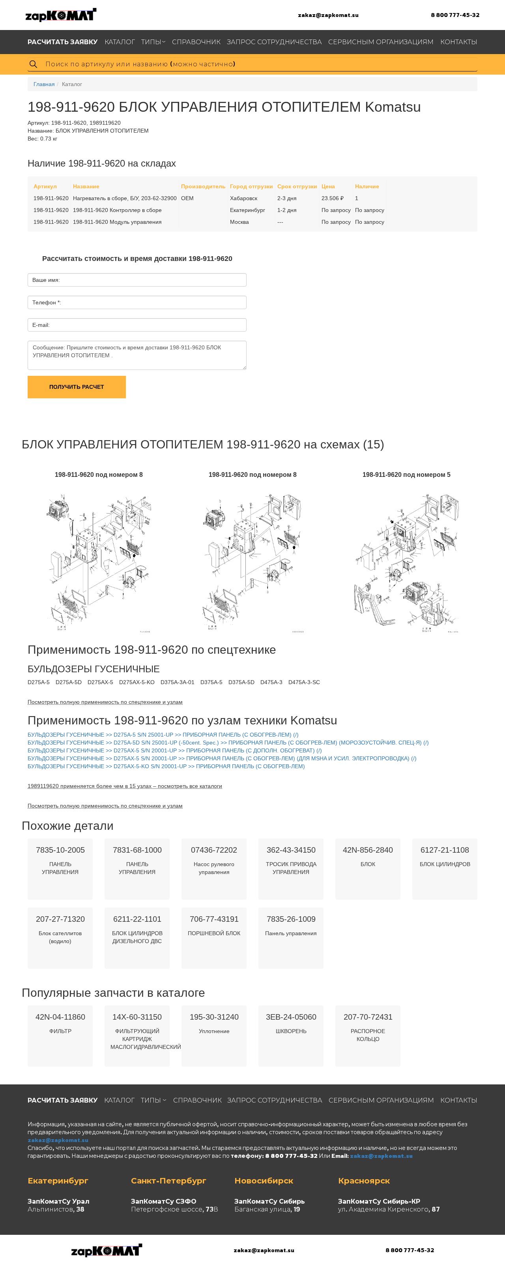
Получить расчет (76, 387)
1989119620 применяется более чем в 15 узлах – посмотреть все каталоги (125, 786)
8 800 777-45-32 (455, 14)
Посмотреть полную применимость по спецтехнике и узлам (105, 702)
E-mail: (41, 325)
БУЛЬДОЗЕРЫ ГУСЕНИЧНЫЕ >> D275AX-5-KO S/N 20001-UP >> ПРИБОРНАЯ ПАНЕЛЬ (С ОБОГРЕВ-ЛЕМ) (166, 766)
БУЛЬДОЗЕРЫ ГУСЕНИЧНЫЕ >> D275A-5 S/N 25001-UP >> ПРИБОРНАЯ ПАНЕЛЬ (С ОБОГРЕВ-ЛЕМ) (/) (163, 734)
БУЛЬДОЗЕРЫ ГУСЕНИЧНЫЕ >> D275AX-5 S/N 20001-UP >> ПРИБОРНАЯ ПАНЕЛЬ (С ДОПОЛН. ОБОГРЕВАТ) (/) (175, 750)
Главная (44, 84)
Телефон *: (46, 302)
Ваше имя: (46, 280)
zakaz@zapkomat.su (328, 14)
